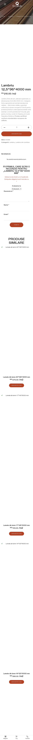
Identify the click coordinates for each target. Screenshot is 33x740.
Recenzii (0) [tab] (5, 154)
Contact (27, 738)
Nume (6, 205)
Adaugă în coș (16, 133)
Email (6, 214)
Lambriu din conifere (22, 142)
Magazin (5, 738)
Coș (17, 738)
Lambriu (12, 142)
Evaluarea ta (16, 186)
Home (3, 16)
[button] (16, 385)
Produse (10, 16)
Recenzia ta (8, 191)
